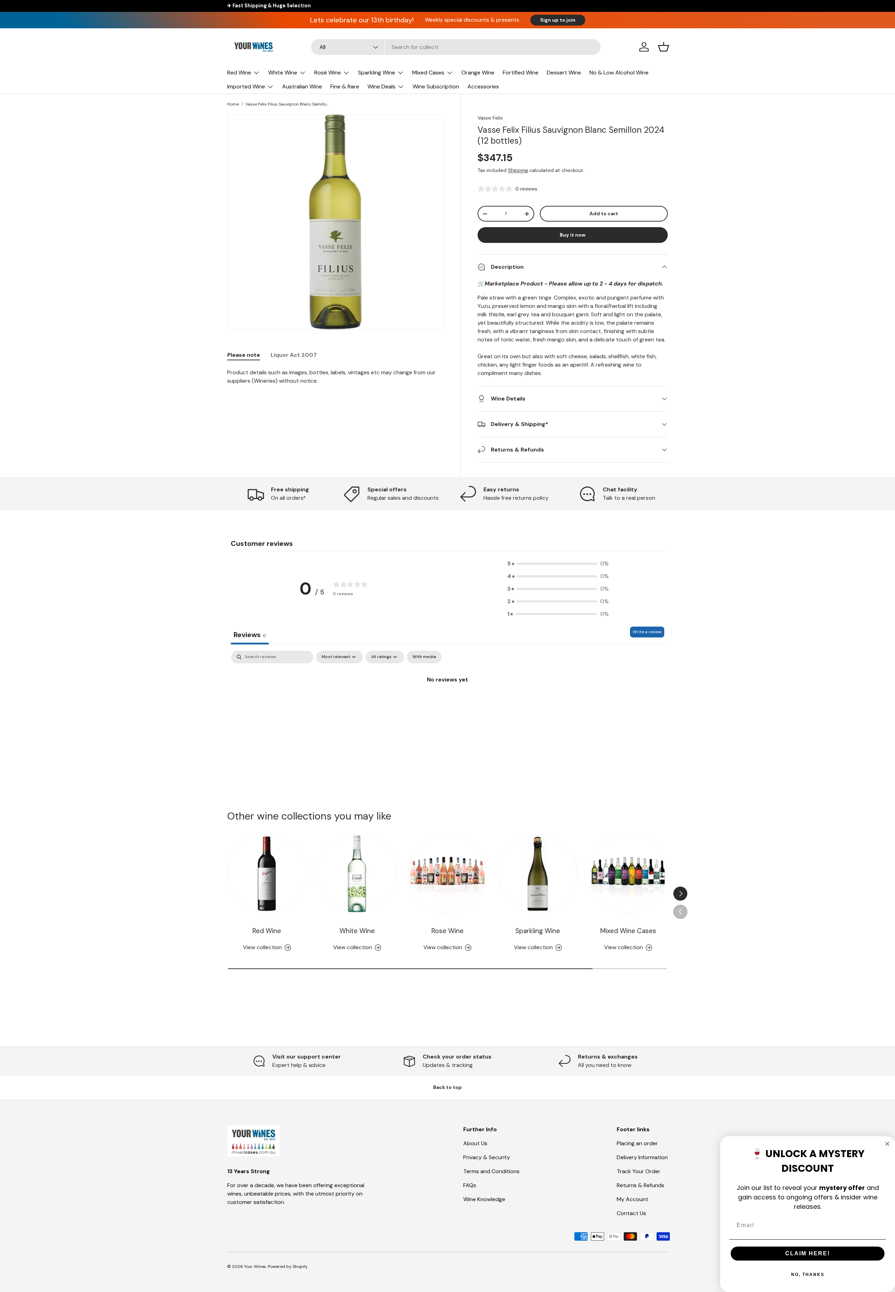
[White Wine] (357, 874)
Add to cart (603, 213)
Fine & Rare (344, 86)
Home (233, 104)
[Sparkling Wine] (538, 874)
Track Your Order (638, 1171)
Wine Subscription (436, 86)
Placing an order (637, 1143)
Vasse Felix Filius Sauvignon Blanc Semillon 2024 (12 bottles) (287, 104)
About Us (475, 1143)
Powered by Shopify (288, 1266)
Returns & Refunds (640, 1185)
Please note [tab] (243, 355)
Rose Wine (447, 930)
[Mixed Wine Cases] (628, 874)
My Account (632, 1199)
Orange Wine (477, 72)
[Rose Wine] (447, 874)
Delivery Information (642, 1157)
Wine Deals (381, 86)
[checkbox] (424, 657)
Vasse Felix (490, 118)
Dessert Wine (564, 72)
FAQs (469, 1185)
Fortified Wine (520, 72)
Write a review (647, 632)
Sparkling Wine (376, 72)
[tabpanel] (335, 376)
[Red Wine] (267, 874)
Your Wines (255, 1266)
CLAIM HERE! (807, 1253)
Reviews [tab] (250, 634)
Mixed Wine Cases (628, 930)
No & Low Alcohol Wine (619, 72)
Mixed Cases (428, 72)
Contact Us (631, 1213)
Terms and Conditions (491, 1171)
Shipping (518, 170)
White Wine (282, 72)
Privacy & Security (486, 1157)
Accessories (483, 86)
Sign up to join (557, 20)
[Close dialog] (887, 1144)
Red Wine (239, 72)
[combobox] (456, 47)
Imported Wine (246, 86)
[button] (663, 47)
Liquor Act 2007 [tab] (294, 355)
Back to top (447, 1087)
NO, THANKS (807, 1274)
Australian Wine (302, 86)
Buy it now (573, 235)
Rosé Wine (327, 72)
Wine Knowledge (484, 1199)
